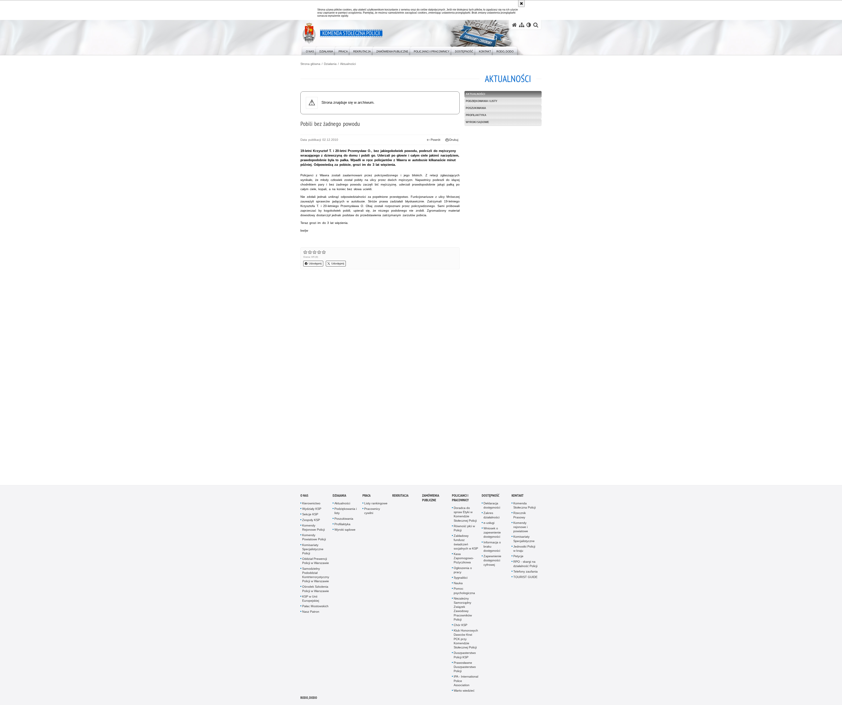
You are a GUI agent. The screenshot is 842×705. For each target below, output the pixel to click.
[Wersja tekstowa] (528, 25)
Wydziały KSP (311, 508)
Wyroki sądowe (477, 122)
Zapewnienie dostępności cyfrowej (492, 560)
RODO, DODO (308, 697)
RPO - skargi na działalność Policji (525, 564)
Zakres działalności (491, 515)
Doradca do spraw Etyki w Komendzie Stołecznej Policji (465, 514)
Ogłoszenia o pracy (463, 570)
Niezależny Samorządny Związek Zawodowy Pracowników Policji (463, 609)
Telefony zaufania (525, 571)
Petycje (518, 556)
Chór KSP (460, 625)
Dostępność (490, 495)
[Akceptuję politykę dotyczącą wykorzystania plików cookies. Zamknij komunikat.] (521, 3)
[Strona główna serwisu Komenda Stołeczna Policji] (514, 25)
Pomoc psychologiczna (464, 590)
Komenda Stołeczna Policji (524, 505)
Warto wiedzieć (464, 690)
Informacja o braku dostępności (492, 546)
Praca (366, 495)
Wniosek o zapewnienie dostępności (492, 532)
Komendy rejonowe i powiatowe (520, 527)
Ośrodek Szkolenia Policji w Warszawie (315, 589)
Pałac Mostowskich (315, 606)
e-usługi (488, 523)
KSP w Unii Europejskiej (310, 598)
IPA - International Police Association (466, 681)
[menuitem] (309, 50)
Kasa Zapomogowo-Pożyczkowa (464, 558)
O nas (304, 495)
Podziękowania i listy (481, 101)
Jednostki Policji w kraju (524, 548)
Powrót (435, 139)
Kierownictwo (311, 503)
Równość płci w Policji (464, 528)
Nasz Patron (310, 611)
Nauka (458, 583)
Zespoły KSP (311, 520)
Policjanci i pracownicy (460, 497)
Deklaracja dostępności (491, 505)
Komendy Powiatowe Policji (314, 537)
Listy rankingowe (375, 503)
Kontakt (518, 495)
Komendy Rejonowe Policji (313, 527)
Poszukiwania (476, 108)
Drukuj (453, 139)
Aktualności (348, 64)
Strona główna (310, 64)
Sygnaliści (460, 577)
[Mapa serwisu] (521, 25)
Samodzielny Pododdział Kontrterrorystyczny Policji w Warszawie (315, 575)
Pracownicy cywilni (372, 511)
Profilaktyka (476, 115)
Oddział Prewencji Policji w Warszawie (315, 561)
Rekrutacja (400, 495)
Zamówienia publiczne (430, 497)
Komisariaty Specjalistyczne (524, 539)
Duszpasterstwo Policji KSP (465, 655)
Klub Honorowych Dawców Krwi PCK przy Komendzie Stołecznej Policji (466, 639)
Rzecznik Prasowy (519, 515)
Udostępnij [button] (315, 263)
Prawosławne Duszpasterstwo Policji (465, 667)
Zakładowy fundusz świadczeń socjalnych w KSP (466, 542)
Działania (330, 64)
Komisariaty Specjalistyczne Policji (312, 549)
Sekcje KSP (310, 514)
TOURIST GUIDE (525, 577)
